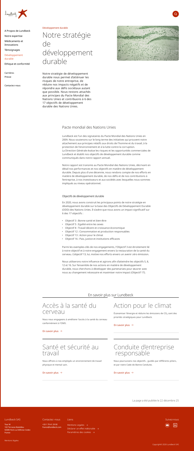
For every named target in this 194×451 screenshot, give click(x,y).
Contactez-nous (12, 85)
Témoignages (12, 50)
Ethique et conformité (17, 63)
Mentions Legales (75, 425)
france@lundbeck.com (51, 427)
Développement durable (14, 56)
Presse (8, 77)
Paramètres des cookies (79, 432)
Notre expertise (13, 36)
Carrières (9, 73)
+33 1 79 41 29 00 (49, 424)
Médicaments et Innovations (14, 42)
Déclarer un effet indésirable (81, 429)
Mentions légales (12, 440)
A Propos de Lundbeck (17, 30)
